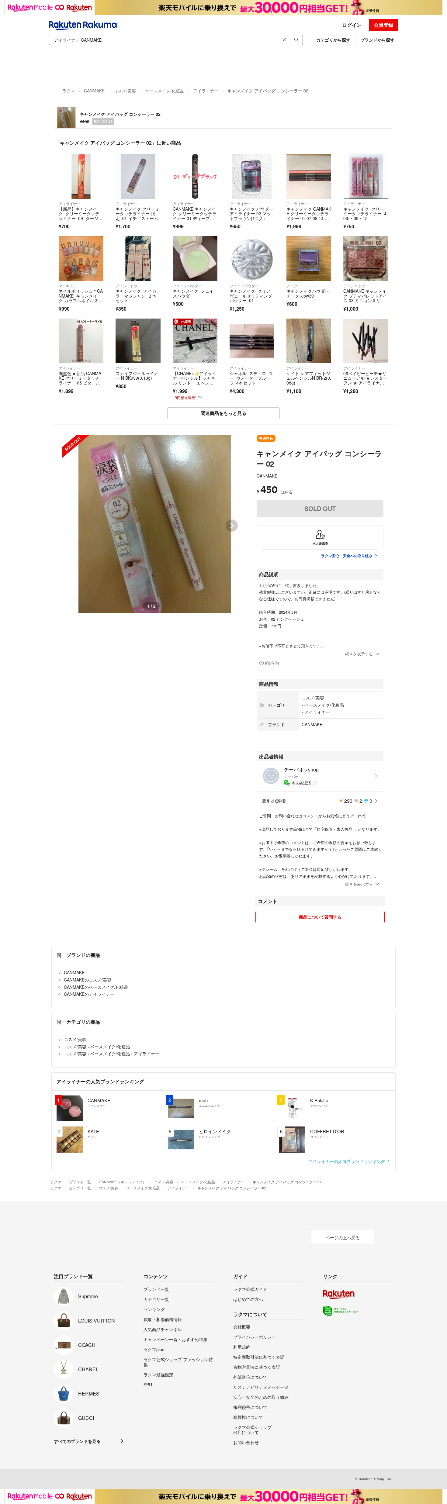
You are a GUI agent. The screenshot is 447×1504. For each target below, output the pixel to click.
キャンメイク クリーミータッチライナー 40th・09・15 (364, 213)
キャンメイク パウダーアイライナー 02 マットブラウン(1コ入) (251, 213)
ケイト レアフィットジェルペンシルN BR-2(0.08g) (308, 378)
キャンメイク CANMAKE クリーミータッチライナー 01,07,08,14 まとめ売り (308, 216)
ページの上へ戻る (343, 1237)
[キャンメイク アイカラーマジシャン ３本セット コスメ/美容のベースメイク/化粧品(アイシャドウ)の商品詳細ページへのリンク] (138, 258)
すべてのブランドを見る (77, 1441)
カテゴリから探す (333, 40)
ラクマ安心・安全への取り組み (346, 555)
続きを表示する (359, 654)
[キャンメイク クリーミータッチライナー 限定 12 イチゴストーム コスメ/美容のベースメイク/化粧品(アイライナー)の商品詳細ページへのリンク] (138, 176)
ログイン (352, 24)
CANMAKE (94, 91)
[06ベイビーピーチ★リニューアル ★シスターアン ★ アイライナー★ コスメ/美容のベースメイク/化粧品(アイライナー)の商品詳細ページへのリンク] (365, 341)
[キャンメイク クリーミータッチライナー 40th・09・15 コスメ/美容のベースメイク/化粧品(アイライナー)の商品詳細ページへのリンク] (365, 176)
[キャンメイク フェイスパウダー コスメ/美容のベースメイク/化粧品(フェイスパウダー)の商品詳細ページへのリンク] (195, 258)
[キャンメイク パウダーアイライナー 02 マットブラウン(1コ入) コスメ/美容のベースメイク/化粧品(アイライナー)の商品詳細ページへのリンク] (252, 176)
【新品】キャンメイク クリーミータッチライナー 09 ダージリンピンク (80, 216)
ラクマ (68, 91)
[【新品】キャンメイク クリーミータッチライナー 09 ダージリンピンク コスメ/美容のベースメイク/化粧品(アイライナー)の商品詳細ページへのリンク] (81, 176)
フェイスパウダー (187, 285)
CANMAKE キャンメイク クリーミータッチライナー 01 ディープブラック (195, 216)
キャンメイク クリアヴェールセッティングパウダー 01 (251, 295)
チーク (291, 285)
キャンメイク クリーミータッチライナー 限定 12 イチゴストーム (137, 213)
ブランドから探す (377, 40)
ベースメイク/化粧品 (164, 91)
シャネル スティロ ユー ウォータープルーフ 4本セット (251, 378)
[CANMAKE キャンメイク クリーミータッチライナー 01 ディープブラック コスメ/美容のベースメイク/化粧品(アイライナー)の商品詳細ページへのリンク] (195, 176)
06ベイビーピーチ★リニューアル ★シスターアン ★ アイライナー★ (365, 380)
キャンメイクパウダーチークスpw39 (307, 293)
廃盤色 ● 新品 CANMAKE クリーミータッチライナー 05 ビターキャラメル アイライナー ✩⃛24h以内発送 (80, 382)
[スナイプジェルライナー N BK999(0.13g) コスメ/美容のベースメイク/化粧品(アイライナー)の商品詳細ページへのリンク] (138, 341)
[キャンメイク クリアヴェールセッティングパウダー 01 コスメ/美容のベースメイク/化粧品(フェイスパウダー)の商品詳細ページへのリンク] (252, 258)
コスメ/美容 (124, 91)
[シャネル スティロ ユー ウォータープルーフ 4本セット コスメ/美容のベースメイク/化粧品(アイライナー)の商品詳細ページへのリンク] (252, 341)
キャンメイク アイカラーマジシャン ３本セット (136, 295)
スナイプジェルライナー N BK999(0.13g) (137, 375)
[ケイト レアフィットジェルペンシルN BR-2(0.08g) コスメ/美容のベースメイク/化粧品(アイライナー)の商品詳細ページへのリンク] (308, 341)
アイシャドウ (126, 285)
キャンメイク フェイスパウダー (193, 293)
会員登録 (383, 24)
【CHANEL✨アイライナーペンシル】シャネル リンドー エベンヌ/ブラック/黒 (194, 380)
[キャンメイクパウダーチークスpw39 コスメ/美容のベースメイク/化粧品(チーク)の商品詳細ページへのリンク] (308, 258)
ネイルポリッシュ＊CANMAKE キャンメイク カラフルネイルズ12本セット (81, 298)
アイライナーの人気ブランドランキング (347, 1161)
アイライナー (206, 91)
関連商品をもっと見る (223, 413)
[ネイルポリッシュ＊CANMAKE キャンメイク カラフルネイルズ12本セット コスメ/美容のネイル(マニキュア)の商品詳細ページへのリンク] (81, 258)
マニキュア (68, 285)
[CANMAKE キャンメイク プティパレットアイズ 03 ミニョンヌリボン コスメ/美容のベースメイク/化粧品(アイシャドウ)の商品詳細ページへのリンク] (365, 258)
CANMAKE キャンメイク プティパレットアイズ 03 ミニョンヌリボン (365, 298)
